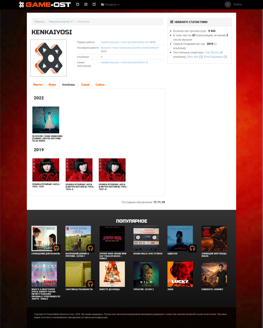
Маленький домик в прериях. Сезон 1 (77, 254)
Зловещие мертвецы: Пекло (214, 254)
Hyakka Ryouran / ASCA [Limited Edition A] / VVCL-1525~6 (80, 186)
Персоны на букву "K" (61, 21)
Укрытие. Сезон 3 (143, 289)
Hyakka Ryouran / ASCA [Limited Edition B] (124, 42)
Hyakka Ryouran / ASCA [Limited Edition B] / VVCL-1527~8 (113, 186)
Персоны (39, 21)
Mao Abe (192, 56)
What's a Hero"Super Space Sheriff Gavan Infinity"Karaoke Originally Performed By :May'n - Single (45, 294)
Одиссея (172, 253)
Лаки (170, 289)
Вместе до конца (109, 289)
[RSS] (86, 4)
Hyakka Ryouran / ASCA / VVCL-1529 (46, 185)
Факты (38, 84)
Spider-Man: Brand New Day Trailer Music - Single (112, 256)
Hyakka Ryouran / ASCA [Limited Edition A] (124, 62)
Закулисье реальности (78, 289)
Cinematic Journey (212, 289)
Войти (238, 4)
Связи (85, 84)
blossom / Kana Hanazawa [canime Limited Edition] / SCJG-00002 (47, 138)
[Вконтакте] (94, 4)
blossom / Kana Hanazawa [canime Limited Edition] (129, 47)
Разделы (111, 4)
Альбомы (68, 84)
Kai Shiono (212, 52)
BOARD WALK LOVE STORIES (148, 253)
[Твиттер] (78, 4)
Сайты (100, 84)
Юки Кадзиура (213, 56)
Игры (52, 84)
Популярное (131, 221)
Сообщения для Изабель (45, 253)
